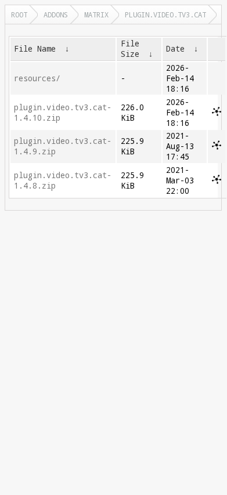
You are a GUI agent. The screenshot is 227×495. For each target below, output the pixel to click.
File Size (130, 48)
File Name (35, 49)
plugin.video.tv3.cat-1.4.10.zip (62, 112)
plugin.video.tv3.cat (165, 14)
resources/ (37, 78)
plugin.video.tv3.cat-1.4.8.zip (62, 180)
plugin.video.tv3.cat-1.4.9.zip (62, 146)
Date (175, 49)
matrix (96, 14)
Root (19, 14)
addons (56, 14)
